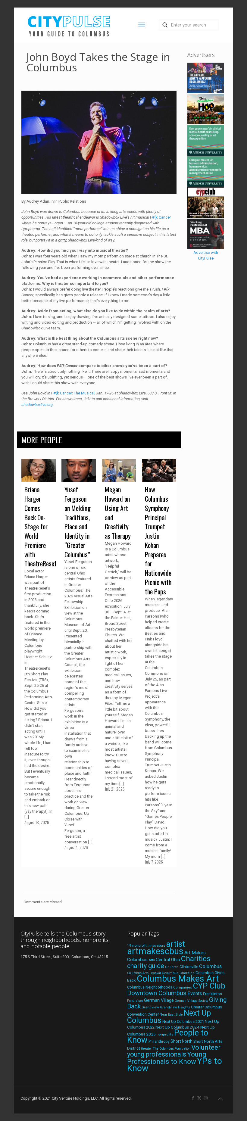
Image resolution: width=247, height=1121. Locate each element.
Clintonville (189, 967)
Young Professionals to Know (166, 1057)
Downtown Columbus (156, 993)
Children (172, 967)
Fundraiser (135, 1001)
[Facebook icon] (193, 1098)
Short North (181, 1041)
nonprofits (165, 1034)
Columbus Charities (178, 973)
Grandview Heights (175, 1007)
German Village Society (191, 1001)
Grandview (150, 1007)
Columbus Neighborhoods (149, 987)
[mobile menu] (141, 25)
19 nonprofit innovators (146, 945)
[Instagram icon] (205, 1098)
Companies (182, 987)
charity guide (145, 966)
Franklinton (212, 994)
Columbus (210, 966)
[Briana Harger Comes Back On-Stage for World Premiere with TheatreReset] (38, 470)
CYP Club (209, 985)
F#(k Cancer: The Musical (73, 393)
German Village (159, 1000)
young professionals (156, 1054)
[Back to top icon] (220, 1099)
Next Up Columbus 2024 (177, 1027)
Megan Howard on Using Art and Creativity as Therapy (118, 512)
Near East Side (171, 1015)
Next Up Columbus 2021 (183, 1021)
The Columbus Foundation (171, 1049)
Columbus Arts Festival (144, 973)
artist (175, 944)
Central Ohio (168, 959)
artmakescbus (155, 951)
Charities (196, 958)
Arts (152, 960)
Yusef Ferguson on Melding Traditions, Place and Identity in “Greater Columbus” (77, 521)
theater (146, 1048)
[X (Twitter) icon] (199, 1098)
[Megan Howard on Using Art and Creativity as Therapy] (119, 470)
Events (194, 993)
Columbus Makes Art (178, 978)
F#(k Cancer (160, 217)
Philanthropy (159, 1041)
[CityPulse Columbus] (69, 25)
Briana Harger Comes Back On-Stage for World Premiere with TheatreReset (40, 526)
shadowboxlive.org (37, 404)
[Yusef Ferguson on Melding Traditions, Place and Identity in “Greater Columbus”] (78, 470)
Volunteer (205, 1047)
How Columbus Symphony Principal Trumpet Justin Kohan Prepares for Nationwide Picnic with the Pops (158, 540)
